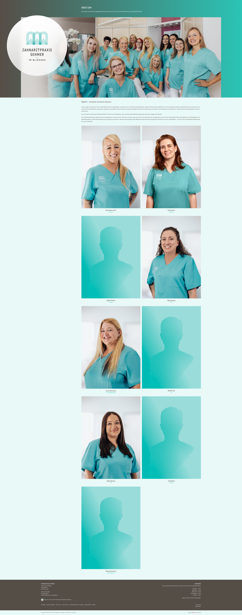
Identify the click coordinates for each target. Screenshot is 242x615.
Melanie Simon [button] (171, 300)
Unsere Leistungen (50, 604)
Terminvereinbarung (73, 604)
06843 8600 (47, 592)
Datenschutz (198, 606)
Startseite (43, 604)
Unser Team (58, 604)
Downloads (81, 604)
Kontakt (93, 604)
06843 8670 (45, 593)
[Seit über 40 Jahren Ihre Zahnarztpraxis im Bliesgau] (37, 46)
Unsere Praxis (65, 604)
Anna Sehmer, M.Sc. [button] (111, 210)
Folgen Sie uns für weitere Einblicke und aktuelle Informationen (57, 599)
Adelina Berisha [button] (111, 481)
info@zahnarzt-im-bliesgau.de (51, 595)
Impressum (198, 604)
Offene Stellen (88, 604)
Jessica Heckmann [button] (111, 391)
